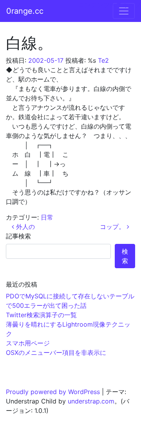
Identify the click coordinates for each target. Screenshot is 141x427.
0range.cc (24, 11)
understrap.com (91, 401)
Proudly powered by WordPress (53, 392)
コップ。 (113, 227)
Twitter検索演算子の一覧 (41, 315)
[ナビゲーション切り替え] (124, 11)
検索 (125, 256)
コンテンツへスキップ (109, 5)
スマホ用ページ (28, 343)
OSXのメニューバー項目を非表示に (56, 352)
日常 (47, 217)
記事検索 (18, 236)
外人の (24, 227)
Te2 (103, 60)
